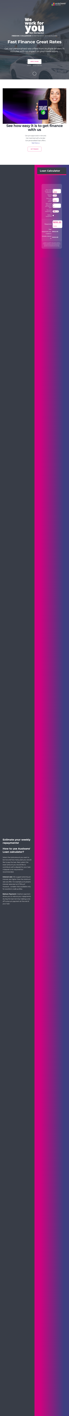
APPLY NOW (34, 61)
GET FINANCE (34, 149)
